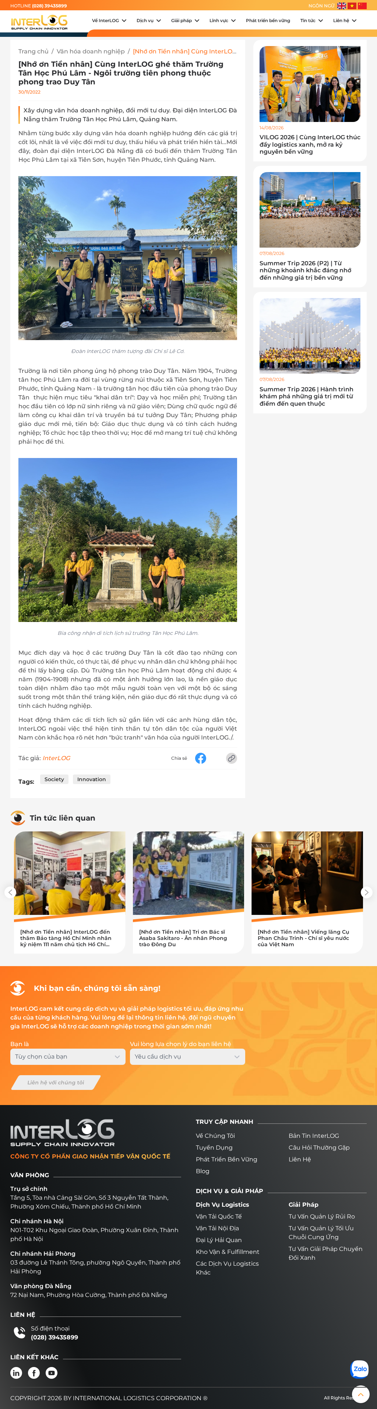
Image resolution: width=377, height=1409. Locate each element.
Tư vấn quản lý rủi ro (322, 1216)
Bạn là (19, 1044)
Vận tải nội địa (217, 1228)
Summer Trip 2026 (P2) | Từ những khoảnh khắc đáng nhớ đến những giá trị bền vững (305, 270)
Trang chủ (33, 51)
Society (54, 779)
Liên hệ (300, 1159)
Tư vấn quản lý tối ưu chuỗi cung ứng (321, 1233)
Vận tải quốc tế (219, 1216)
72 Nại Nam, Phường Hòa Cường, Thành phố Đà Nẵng (88, 1294)
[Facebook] (34, 1373)
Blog (202, 1171)
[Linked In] (16, 1373)
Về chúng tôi (215, 1135)
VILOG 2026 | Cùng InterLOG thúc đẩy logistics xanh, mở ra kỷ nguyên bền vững (310, 144)
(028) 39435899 (49, 5)
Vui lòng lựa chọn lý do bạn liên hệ (180, 1044)
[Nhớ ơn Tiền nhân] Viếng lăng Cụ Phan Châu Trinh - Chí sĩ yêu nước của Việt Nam (303, 938)
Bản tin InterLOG (314, 1135)
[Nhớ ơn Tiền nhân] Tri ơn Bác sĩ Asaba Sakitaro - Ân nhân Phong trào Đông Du (183, 938)
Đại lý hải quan (219, 1240)
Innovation (91, 779)
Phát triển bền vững (226, 1159)
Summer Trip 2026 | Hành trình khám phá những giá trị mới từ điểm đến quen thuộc (306, 396)
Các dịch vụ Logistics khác (227, 1268)
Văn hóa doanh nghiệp (91, 51)
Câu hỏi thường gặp (319, 1147)
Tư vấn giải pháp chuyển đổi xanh (326, 1253)
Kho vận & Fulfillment (228, 1251)
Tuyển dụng (214, 1147)
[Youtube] (51, 1373)
